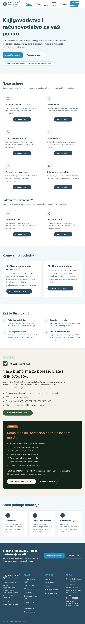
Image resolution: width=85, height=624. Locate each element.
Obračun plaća (29, 585)
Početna (29, 4)
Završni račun (28, 592)
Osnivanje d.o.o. (29, 608)
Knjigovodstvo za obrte (59, 288)
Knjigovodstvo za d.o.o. (18, 291)
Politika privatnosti (51, 590)
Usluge (38, 4)
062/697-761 (74, 556)
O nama (47, 579)
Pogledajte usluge (34, 55)
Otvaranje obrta (29, 612)
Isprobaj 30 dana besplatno (22, 481)
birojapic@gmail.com (73, 587)
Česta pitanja (49, 583)
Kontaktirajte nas (54, 555)
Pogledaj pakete (47, 481)
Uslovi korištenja (51, 593)
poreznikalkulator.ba (10, 604)
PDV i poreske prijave (31, 589)
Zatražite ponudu (74, 4)
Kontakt (64, 4)
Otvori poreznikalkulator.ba (18, 413)
